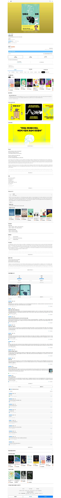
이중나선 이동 (30, 461)
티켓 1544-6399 (27, 490)
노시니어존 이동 (24, 215)
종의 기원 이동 (23, 461)
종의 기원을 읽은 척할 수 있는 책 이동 (11, 477)
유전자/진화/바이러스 (20, 226)
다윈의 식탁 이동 (48, 461)
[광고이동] (50, 1)
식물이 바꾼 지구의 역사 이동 (30, 477)
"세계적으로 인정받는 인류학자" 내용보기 (30, 353)
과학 (15, 227)
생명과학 (16, 226)
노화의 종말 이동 (36, 461)
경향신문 (16, 231)
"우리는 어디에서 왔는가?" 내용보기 (30, 378)
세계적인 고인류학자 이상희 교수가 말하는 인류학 (16, 205)
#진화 (9, 77)
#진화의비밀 (12, 77)
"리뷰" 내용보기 (30, 344)
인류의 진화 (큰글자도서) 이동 (30, 215)
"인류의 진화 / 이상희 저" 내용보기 (30, 328)
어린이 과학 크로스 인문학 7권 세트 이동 (37, 216)
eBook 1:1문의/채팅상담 (38, 490)
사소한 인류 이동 (12, 215)
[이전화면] (9, 1)
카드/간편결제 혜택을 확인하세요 (47, 53)
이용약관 (20, 493)
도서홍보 (40, 493)
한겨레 (16, 230)
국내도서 (10, 230)
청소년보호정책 (27, 493)
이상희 (9, 38)
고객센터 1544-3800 (21, 490)
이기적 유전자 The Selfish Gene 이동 (11, 461)
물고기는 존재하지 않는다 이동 (17, 461)
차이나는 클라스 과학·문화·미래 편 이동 (49, 215)
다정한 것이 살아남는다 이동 (42, 461)
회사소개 (33, 493)
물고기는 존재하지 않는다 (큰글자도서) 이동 (17, 477)
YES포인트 (9, 48)
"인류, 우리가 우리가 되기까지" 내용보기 (30, 369)
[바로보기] (13, 289)
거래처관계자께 (36, 493)
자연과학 (13, 226)
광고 (41, 493)
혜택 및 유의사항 (19, 282)
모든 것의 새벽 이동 (18, 215)
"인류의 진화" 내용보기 (30, 303)
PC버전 (31, 493)
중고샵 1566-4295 (32, 490)
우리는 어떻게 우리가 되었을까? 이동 (43, 215)
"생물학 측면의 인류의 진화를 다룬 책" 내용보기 (30, 311)
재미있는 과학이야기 (19, 227)
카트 (52, 1)
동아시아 (9, 39)
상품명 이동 (11, 85)
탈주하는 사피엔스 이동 (23, 477)
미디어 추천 (13, 230)
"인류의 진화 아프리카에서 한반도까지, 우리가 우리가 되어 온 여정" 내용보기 (30, 320)
